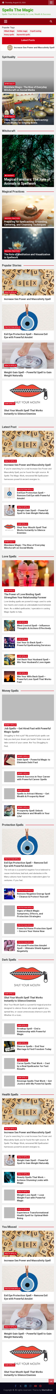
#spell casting (35, 31)
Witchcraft (9, 175)
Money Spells (10, 725)
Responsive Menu (51, 2)
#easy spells (9, 35)
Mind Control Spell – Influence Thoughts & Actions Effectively (34, 627)
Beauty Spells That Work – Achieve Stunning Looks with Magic (32, 1180)
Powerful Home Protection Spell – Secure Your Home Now (34, 930)
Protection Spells (12, 327)
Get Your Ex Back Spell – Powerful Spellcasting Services (34, 644)
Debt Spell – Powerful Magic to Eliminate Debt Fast (33, 761)
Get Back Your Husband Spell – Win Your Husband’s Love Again (33, 661)
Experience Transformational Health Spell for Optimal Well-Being (33, 1215)
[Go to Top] (51, 1381)
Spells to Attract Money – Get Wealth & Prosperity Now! (33, 795)
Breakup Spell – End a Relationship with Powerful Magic (31, 1031)
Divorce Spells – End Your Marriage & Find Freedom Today (34, 1047)
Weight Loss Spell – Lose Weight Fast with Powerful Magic (31, 1198)
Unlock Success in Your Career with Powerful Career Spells (33, 778)
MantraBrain (47, 1390)
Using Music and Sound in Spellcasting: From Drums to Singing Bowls (26, 121)
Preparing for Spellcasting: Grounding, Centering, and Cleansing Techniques (26, 223)
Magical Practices (12, 218)
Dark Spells (10, 404)
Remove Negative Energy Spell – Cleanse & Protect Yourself (33, 895)
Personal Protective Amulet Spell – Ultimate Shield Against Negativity (33, 948)
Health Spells (10, 292)
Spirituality (10, 84)
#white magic (22, 31)
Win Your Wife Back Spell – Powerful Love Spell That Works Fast (34, 679)
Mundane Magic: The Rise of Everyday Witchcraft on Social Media (25, 89)
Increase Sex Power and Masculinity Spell (27, 299)
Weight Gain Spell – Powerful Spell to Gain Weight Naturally (33, 511)
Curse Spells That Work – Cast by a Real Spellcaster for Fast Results (33, 1066)
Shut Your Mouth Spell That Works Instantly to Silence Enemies (32, 530)
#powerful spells (23, 35)
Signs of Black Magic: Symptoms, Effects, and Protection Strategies (30, 913)
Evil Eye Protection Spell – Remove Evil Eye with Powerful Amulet (33, 495)
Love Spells (9, 590)
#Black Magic (9, 31)
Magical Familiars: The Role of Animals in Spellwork (27, 181)
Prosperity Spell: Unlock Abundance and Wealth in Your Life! (33, 813)
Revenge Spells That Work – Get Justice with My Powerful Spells (34, 1082)
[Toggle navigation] (5, 21)
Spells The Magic (17, 10)
